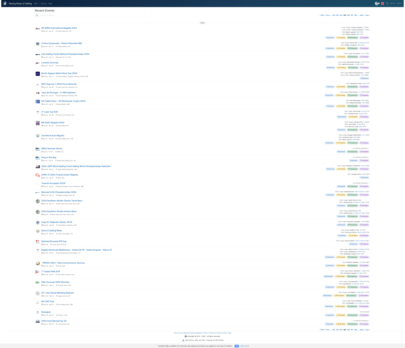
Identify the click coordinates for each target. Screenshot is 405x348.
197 (352, 15)
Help (50, 4)
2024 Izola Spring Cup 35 (53, 321)
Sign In (399, 3)
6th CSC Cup (47, 301)
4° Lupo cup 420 (49, 112)
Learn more (244, 346)
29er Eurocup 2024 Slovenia (55, 282)
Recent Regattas (196, 333)
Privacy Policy (222, 333)
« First (322, 15)
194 (341, 15)
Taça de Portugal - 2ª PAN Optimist (58, 92)
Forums (44, 4)
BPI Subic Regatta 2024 (52, 122)
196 (348, 15)
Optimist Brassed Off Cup (53, 241)
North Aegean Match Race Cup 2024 (59, 73)
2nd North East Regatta (52, 135)
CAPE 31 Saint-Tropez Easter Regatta (59, 174)
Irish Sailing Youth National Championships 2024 (65, 54)
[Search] (387, 3)
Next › (362, 15)
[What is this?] (377, 3)
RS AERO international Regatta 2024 (59, 28)
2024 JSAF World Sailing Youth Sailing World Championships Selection (76, 166)
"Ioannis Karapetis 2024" (53, 183)
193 (337, 15)
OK (237, 346)
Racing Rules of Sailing (20, 3)
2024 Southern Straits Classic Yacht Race (61, 200)
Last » (367, 15)
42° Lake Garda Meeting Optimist (57, 293)
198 (355, 15)
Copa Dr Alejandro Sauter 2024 (56, 222)
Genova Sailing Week (51, 230)
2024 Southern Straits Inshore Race (58, 211)
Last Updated (184, 333)
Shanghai (46, 312)
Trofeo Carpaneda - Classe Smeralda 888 (61, 43)
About (176, 333)
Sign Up (392, 3)
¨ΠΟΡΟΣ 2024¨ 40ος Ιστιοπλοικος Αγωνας (63, 263)
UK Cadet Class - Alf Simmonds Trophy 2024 (63, 101)
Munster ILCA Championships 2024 (58, 192)
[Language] (383, 3)
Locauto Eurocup (49, 62)
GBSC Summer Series (51, 148)
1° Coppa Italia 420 (50, 271)
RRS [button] (36, 4)
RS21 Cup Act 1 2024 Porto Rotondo (59, 84)
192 (333, 15)
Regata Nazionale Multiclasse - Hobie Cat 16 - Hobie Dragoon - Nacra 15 (76, 250)
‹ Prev (327, 15)
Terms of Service (209, 333)
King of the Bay (48, 157)
